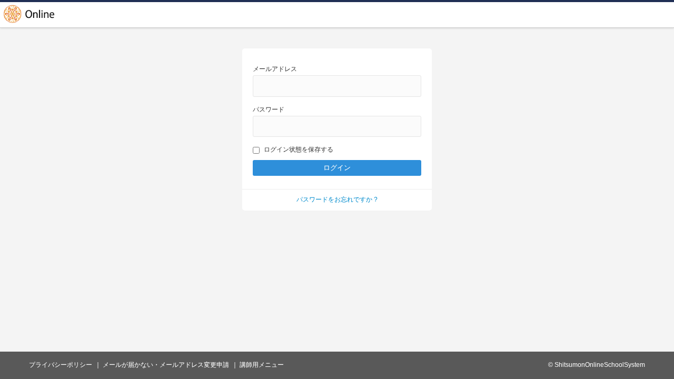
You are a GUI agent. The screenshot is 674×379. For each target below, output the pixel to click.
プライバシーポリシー (60, 364)
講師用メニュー (262, 364)
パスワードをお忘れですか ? (337, 199)
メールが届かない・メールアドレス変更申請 (166, 364)
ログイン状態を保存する (298, 149)
